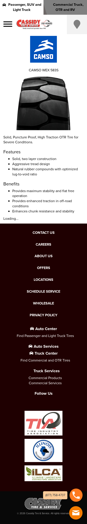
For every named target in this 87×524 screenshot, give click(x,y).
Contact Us (44, 232)
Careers (43, 244)
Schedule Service (43, 291)
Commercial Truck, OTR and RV (68, 7)
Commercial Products (45, 377)
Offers (43, 267)
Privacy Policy (43, 315)
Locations (43, 279)
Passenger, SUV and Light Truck (24, 7)
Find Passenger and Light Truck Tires (45, 335)
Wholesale (43, 303)
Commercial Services (45, 383)
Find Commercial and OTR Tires (45, 360)
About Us (44, 256)
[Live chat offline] (76, 513)
